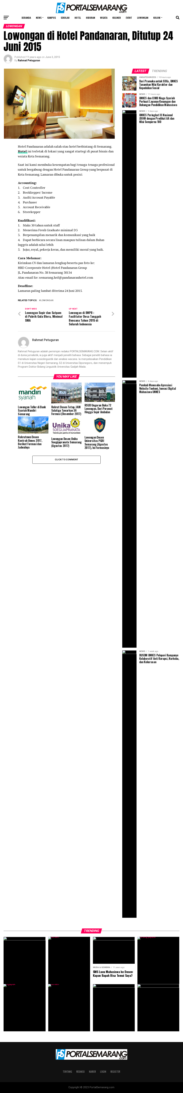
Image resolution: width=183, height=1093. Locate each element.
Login (103, 1071)
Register (115, 1071)
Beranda (26, 17)
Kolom (156, 17)
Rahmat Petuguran (29, 60)
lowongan (46, 300)
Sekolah (65, 17)
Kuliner (116, 17)
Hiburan (90, 17)
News (38, 17)
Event (129, 17)
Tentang (67, 1071)
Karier (92, 1071)
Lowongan (142, 17)
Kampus (51, 17)
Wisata (103, 17)
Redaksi (80, 1071)
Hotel (78, 17)
